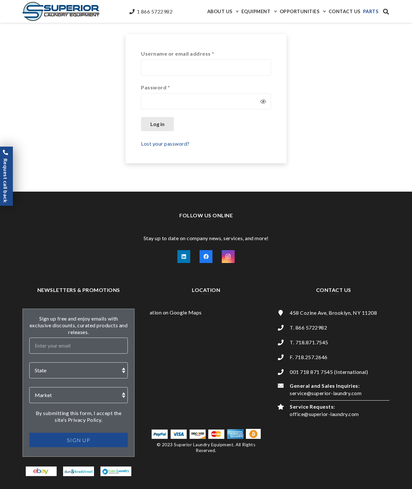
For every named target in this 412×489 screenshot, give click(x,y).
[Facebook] (206, 256)
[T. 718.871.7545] (283, 342)
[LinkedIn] (183, 256)
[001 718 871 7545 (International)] (283, 372)
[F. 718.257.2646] (283, 357)
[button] (237, 11)
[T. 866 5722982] (283, 328)
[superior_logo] (61, 11)
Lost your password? (165, 143)
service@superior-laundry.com (325, 393)
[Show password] (263, 101)
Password (167, 87)
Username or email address (189, 53)
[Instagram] (228, 256)
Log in (157, 124)
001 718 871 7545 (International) (329, 372)
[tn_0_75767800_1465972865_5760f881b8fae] (41, 471)
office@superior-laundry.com (324, 414)
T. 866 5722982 (308, 327)
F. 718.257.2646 (309, 357)
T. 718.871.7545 (309, 342)
